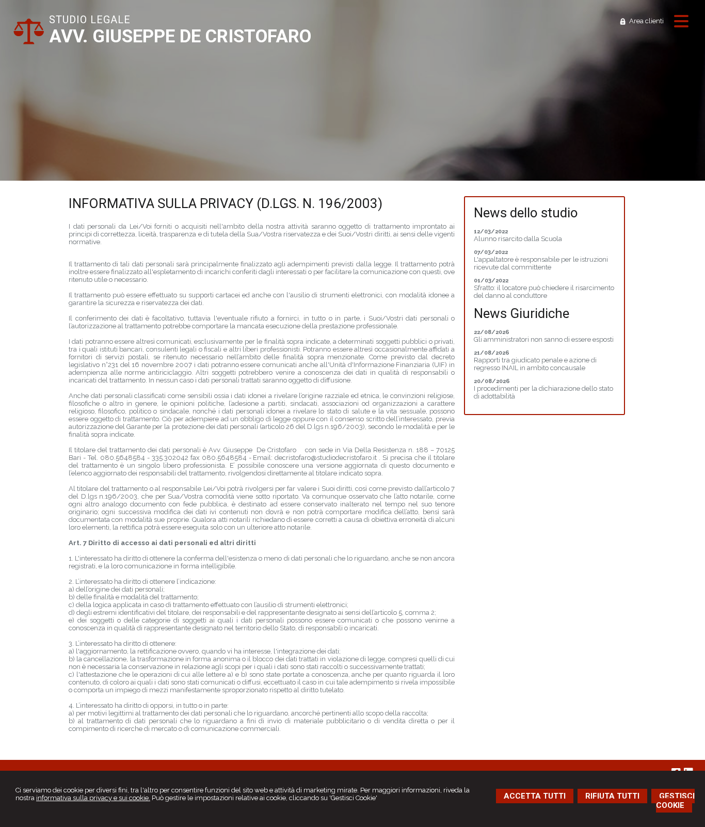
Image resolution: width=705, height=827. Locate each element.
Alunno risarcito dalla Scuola (518, 239)
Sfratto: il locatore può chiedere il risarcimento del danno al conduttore (544, 291)
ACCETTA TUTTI (535, 796)
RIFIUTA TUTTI (612, 796)
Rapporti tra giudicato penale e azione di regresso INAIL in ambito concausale (535, 364)
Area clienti (646, 21)
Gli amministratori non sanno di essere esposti (544, 339)
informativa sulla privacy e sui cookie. (93, 798)
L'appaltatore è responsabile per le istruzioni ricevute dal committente (541, 263)
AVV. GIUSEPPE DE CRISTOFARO (180, 36)
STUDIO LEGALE (90, 19)
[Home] (28, 42)
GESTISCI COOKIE (675, 800)
